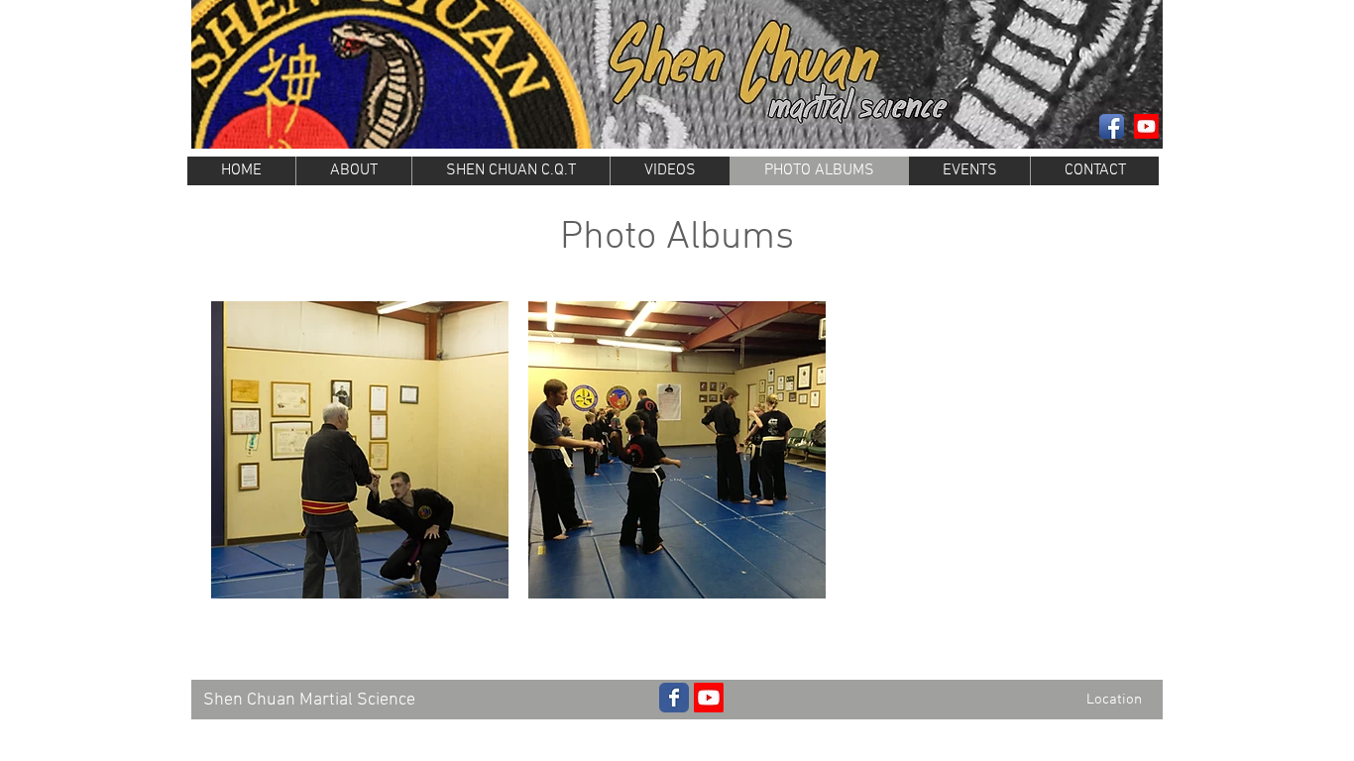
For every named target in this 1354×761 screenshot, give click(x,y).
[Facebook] (1111, 126)
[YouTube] (709, 697)
